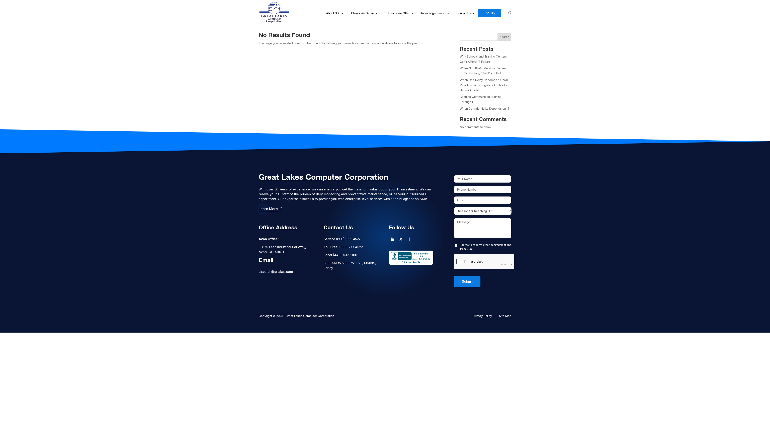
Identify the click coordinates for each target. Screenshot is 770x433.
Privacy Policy (482, 316)
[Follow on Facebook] (409, 239)
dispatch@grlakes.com (276, 272)
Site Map (505, 316)
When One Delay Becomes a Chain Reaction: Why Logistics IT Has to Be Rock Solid (484, 85)
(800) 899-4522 (350, 247)
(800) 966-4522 (348, 239)
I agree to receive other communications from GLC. (485, 246)
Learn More (268, 209)
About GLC (333, 13)
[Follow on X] (401, 239)
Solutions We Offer (397, 13)
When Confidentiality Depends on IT (485, 108)
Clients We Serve (362, 13)
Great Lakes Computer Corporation (310, 316)
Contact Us (463, 13)
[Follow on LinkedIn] (392, 239)
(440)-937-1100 (345, 255)
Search (504, 36)
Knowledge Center (433, 13)
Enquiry (489, 13)
